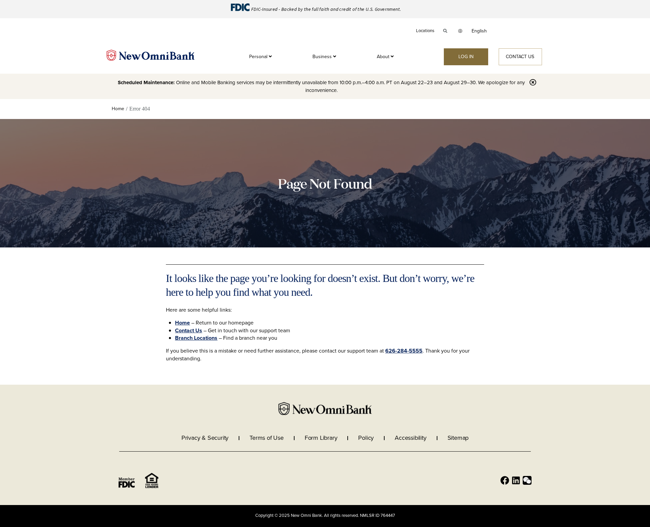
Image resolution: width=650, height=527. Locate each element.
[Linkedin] (516, 480)
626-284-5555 (403, 351)
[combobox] (479, 31)
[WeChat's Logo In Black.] (527, 480)
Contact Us (188, 330)
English (479, 30)
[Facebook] (504, 480)
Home (182, 323)
